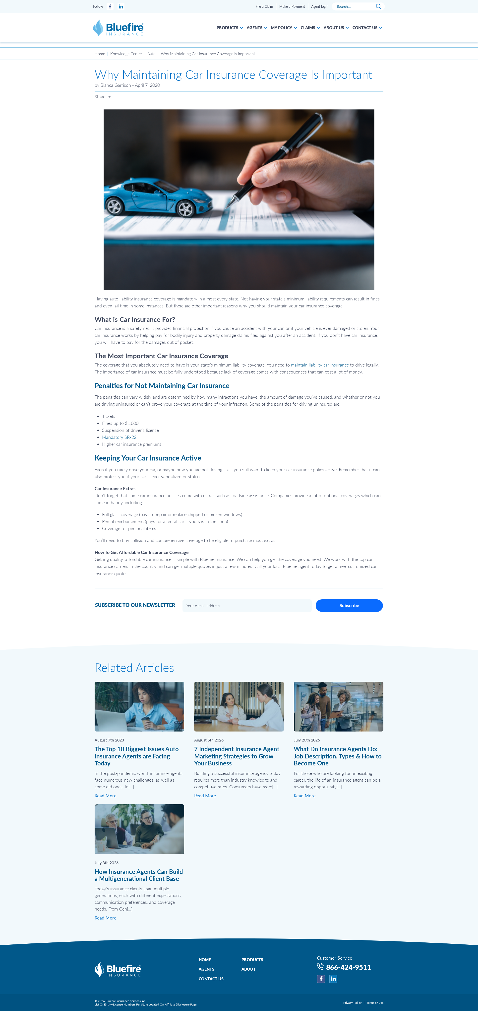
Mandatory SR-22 (120, 437)
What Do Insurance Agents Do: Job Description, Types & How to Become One (338, 756)
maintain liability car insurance (320, 365)
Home (100, 53)
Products (252, 959)
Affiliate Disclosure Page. (181, 1004)
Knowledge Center (126, 53)
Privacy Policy (352, 1003)
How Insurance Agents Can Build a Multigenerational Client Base (139, 875)
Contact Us (211, 978)
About (248, 969)
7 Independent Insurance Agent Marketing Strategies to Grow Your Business (236, 756)
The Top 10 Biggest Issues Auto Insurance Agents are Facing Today (137, 756)
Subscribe (349, 605)
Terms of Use (374, 1003)
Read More (106, 795)
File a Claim (264, 6)
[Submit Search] (378, 6)
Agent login (319, 6)
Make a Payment (292, 6)
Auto (151, 53)
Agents (206, 969)
